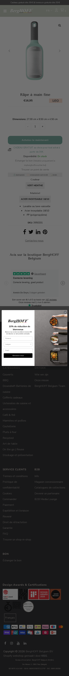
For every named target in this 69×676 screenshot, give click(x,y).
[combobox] (17, 344)
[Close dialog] (65, 312)
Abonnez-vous (18, 356)
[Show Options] (30, 344)
